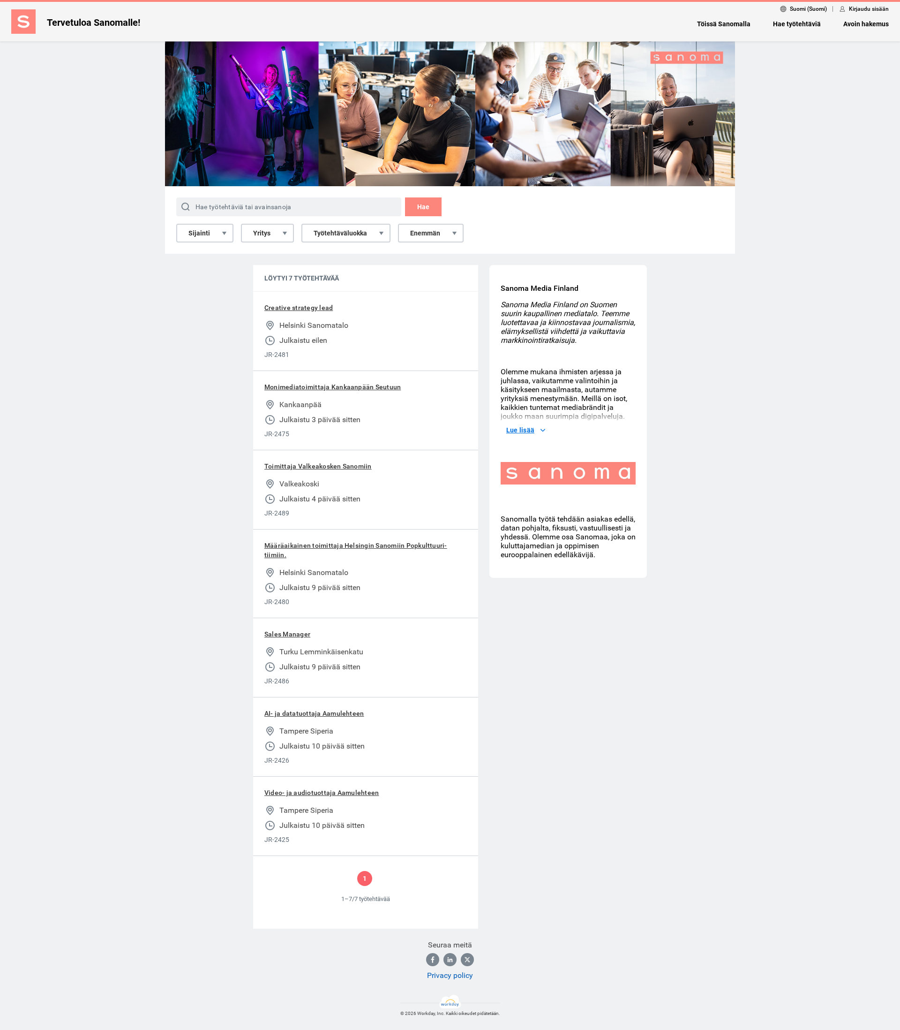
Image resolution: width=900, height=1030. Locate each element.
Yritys (261, 233)
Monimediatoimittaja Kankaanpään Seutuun (332, 387)
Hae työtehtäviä (797, 24)
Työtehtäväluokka (340, 233)
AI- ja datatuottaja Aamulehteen (314, 713)
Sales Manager (287, 634)
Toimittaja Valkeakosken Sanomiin (318, 466)
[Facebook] (432, 959)
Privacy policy (450, 975)
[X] (467, 959)
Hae (423, 207)
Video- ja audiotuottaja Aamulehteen (321, 792)
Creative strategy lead (298, 307)
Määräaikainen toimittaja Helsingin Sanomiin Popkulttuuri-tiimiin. (355, 550)
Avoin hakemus (866, 24)
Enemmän (425, 233)
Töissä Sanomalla (723, 24)
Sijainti (199, 233)
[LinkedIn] (450, 959)
